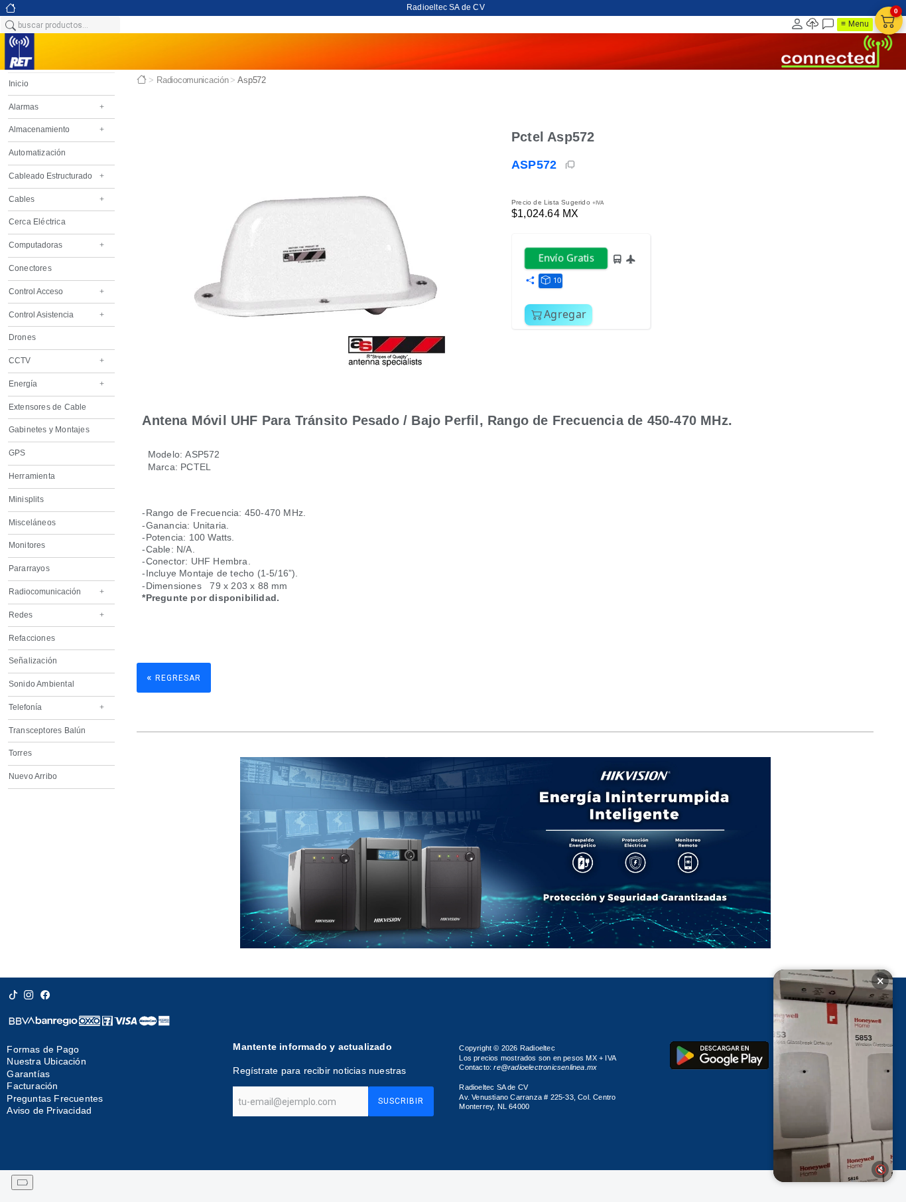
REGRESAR (174, 677)
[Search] (10, 25)
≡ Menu (855, 24)
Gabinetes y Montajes (49, 429)
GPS (17, 453)
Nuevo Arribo (33, 776)
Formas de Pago (43, 1049)
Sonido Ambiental (41, 684)
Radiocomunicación (56, 591)
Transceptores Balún (47, 730)
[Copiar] (571, 165)
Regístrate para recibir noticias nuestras (319, 1070)
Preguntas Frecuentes (55, 1098)
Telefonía (56, 707)
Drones (22, 337)
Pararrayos (29, 568)
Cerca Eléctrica (37, 221)
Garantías (28, 1074)
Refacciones (32, 638)
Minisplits (26, 499)
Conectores (30, 268)
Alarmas (56, 107)
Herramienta (32, 476)
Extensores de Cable (48, 407)
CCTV (56, 360)
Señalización (33, 660)
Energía (56, 383)
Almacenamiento (56, 129)
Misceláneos (32, 522)
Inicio (19, 83)
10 (557, 280)
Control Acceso (56, 291)
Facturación (32, 1085)
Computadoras (56, 245)
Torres (20, 753)
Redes (56, 615)
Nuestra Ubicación (46, 1062)
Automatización (37, 152)
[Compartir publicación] (530, 281)
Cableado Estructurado (56, 176)
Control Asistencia (56, 314)
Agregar (565, 314)
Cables (56, 199)
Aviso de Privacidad (49, 1110)
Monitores (27, 545)
